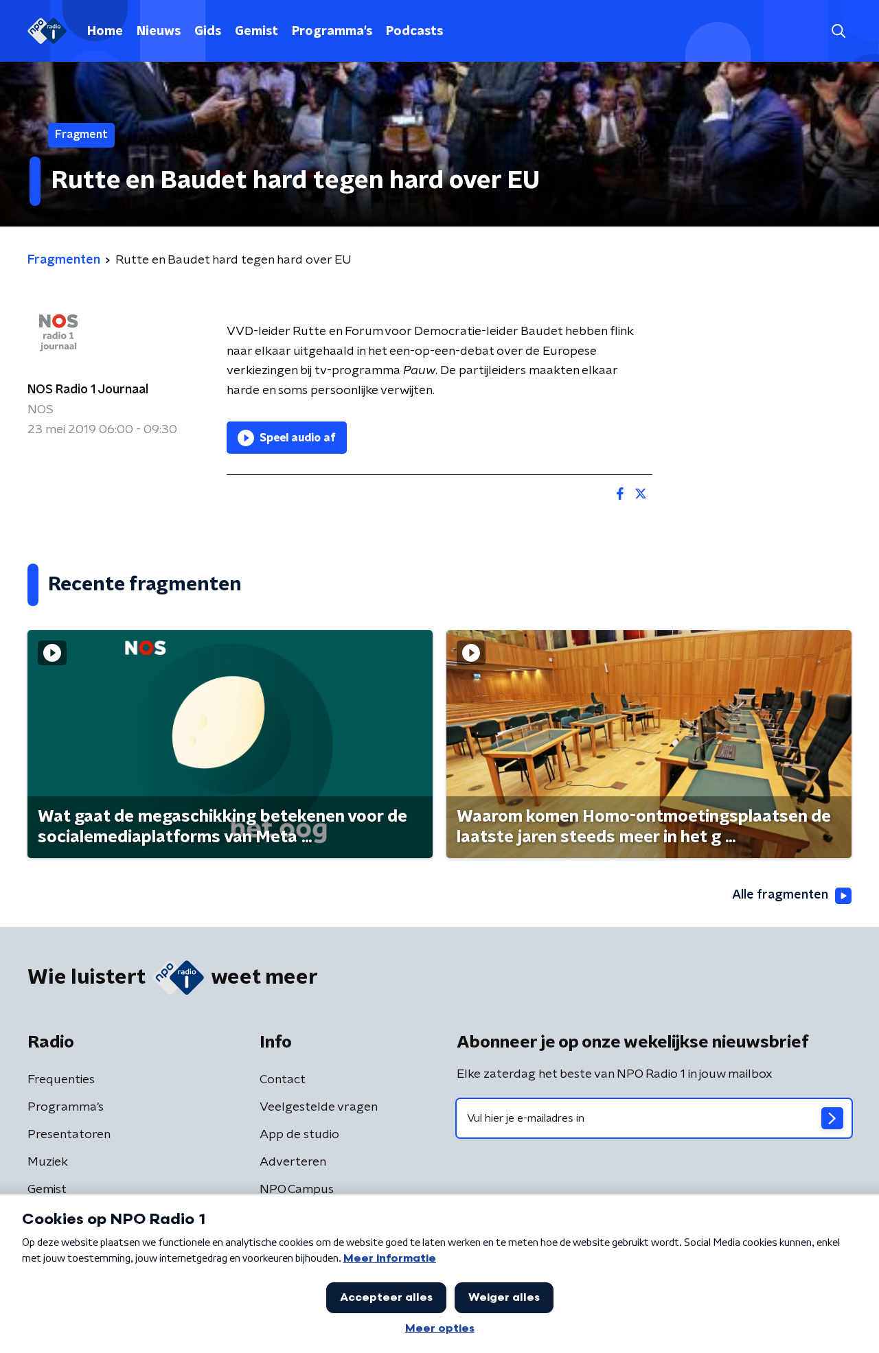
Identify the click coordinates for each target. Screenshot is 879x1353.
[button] (838, 31)
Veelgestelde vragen (319, 1107)
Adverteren (293, 1162)
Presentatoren (69, 1135)
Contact (283, 1080)
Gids (207, 31)
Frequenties (61, 1080)
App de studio (299, 1135)
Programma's (332, 31)
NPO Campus (297, 1189)
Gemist (256, 31)
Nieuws (159, 31)
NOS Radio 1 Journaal (87, 390)
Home (105, 31)
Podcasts (414, 31)
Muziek (47, 1162)
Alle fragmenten (780, 895)
